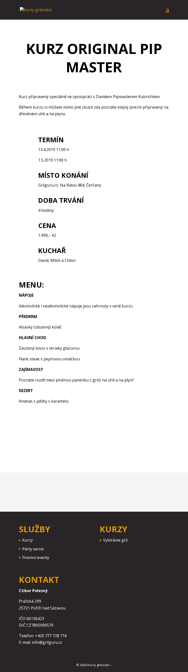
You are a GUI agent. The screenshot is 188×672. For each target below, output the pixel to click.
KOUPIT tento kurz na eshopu (129, 446)
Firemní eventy (35, 557)
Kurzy (27, 540)
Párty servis (33, 549)
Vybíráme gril (115, 540)
